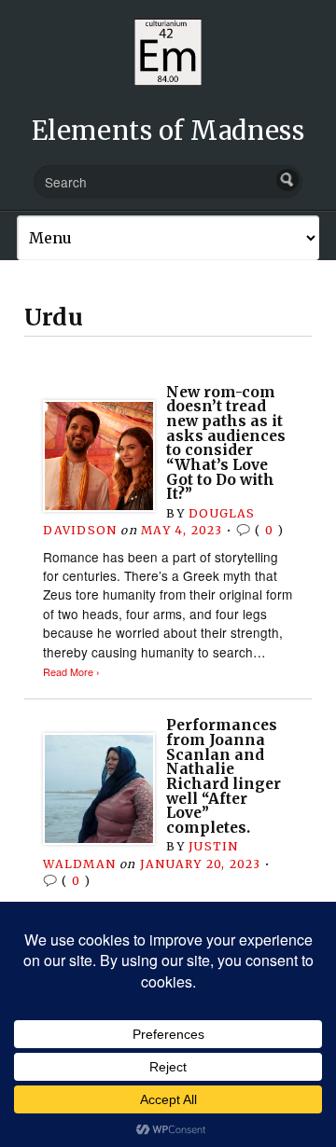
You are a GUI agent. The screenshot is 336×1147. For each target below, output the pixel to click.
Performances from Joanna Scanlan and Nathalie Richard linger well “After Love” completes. (223, 776)
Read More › (71, 672)
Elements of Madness (168, 130)
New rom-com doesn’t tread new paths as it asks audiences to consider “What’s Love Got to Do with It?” (226, 443)
